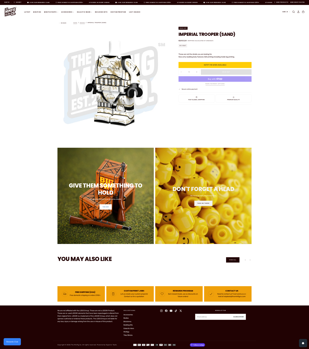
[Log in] (298, 12)
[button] (293, 12)
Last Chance (134, 12)
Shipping (191, 40)
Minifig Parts (50, 12)
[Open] (303, 343)
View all (232, 260)
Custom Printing (118, 12)
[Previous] (245, 259)
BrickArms (127, 322)
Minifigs (37, 12)
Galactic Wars (83, 12)
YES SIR (106, 207)
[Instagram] (161, 310)
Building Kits (128, 325)
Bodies (126, 318)
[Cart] (303, 12)
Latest (27, 12)
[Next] (250, 259)
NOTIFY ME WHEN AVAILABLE (215, 65)
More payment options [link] (215, 84)
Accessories (66, 12)
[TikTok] (175, 310)
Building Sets (101, 12)
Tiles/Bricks (128, 335)
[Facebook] (166, 310)
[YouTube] (171, 310)
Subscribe (238, 317)
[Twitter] (180, 310)
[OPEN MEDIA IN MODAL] (166, 136)
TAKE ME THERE (203, 203)
